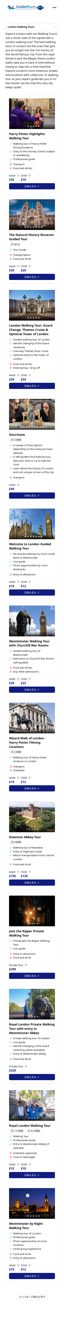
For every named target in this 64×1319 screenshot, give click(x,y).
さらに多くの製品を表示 (32, 1296)
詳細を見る (30, 186)
